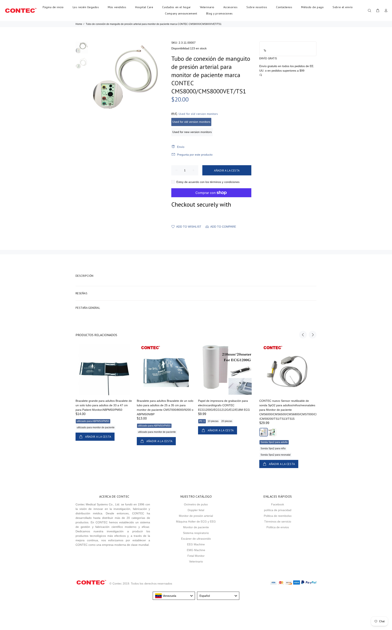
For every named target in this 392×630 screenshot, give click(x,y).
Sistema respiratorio (196, 533)
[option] (82, 49)
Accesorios (230, 7)
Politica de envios (277, 527)
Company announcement (181, 13)
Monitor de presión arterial (196, 515)
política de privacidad (277, 510)
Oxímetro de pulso (196, 504)
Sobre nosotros (256, 7)
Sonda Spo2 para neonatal (276, 454)
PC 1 (202, 421)
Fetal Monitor (196, 555)
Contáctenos (284, 7)
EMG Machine (196, 550)
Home (79, 24)
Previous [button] (303, 335)
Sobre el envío (343, 7)
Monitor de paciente (196, 527)
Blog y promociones (219, 13)
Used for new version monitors (192, 132)
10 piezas (213, 421)
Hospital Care (144, 7)
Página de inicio (53, 7)
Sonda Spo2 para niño (273, 448)
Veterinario (207, 7)
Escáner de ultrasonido (196, 538)
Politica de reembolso (278, 515)
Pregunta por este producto (195, 154)
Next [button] (312, 335)
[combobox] (174, 596)
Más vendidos (117, 7)
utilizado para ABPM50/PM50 (93, 421)
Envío (180, 146)
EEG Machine (196, 544)
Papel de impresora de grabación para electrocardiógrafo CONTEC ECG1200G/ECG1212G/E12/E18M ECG (224, 405)
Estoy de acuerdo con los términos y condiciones (207, 182)
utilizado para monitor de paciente (96, 427)
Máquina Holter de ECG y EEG (196, 521)
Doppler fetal (196, 510)
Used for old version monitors (191, 121)
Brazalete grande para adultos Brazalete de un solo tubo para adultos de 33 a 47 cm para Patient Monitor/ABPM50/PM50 (104, 405)
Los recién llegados (86, 7)
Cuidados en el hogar (176, 7)
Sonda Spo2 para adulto (274, 442)
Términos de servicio (277, 521)
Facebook (277, 504)
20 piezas (226, 421)
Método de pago (312, 7)
